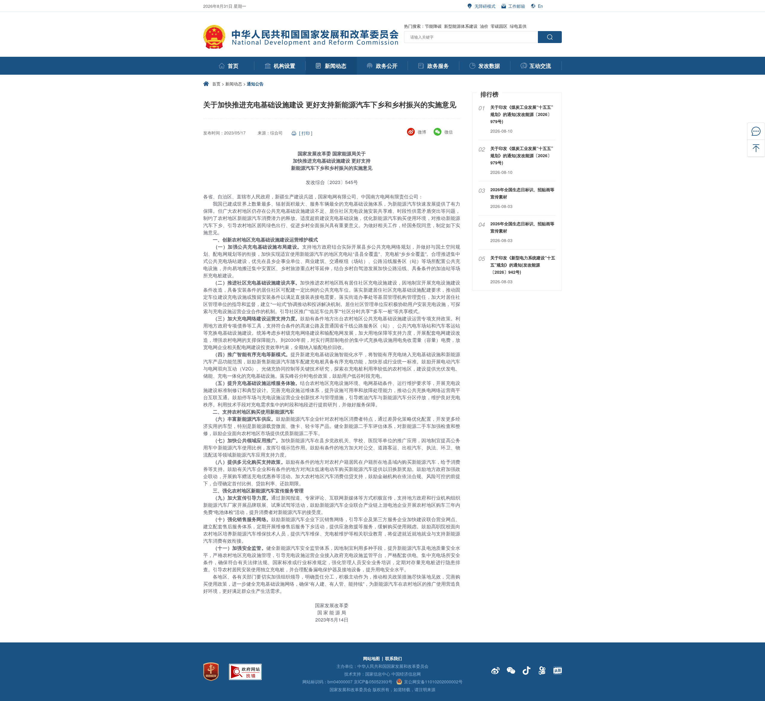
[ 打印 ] (305, 133)
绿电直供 (518, 26)
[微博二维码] (495, 670)
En (540, 6)
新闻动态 (233, 84)
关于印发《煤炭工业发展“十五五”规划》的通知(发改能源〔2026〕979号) (521, 114)
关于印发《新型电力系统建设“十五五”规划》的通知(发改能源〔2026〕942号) (522, 265)
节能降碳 (433, 26)
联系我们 (393, 658)
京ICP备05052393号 (373, 682)
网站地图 (371, 658)
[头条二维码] (557, 670)
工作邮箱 (516, 6)
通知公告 (255, 84)
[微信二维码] (511, 670)
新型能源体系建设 (461, 26)
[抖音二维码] (526, 670)
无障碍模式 (485, 6)
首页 (216, 84)
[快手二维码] (542, 670)
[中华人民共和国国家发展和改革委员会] (301, 28)
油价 (484, 26)
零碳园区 (499, 26)
